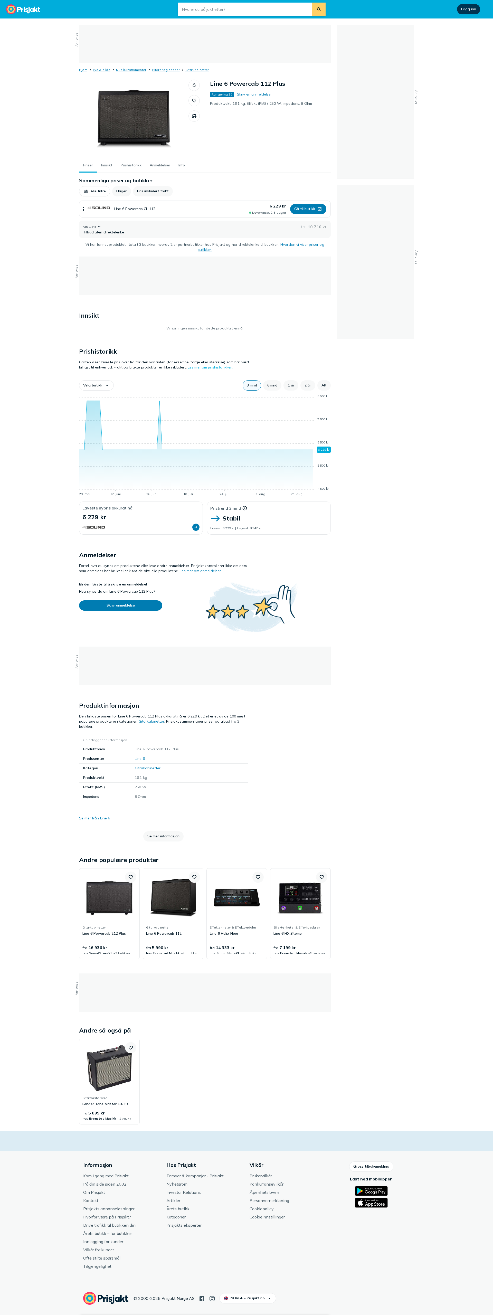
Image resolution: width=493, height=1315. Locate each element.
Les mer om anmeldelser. (201, 571)
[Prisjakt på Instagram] (212, 1298)
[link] (109, 913)
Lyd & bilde (101, 70)
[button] (194, 85)
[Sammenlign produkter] (194, 116)
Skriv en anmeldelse (254, 94)
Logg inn (468, 9)
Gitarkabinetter (197, 70)
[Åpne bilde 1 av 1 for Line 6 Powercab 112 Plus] (133, 118)
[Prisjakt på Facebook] (202, 1298)
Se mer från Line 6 (94, 818)
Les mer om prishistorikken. (210, 367)
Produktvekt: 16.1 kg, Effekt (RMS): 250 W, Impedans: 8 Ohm (261, 103)
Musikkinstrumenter (131, 70)
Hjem (83, 70)
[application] (205, 446)
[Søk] (319, 9)
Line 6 (140, 758)
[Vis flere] (83, 209)
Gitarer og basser (166, 70)
